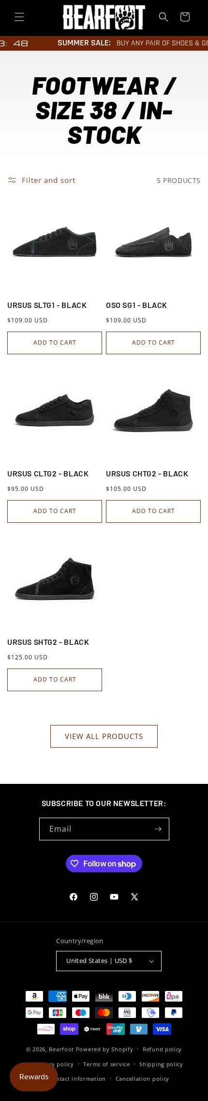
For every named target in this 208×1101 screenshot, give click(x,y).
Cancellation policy (142, 1078)
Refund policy (162, 1049)
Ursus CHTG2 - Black (147, 473)
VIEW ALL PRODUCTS (104, 736)
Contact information (77, 1078)
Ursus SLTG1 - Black (47, 304)
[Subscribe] (158, 829)
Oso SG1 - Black (136, 304)
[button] (19, 17)
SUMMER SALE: (80, 42)
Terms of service (106, 1064)
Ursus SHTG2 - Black (48, 641)
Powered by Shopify (105, 1049)
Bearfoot (61, 1049)
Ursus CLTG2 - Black (48, 473)
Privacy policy (54, 1064)
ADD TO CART (54, 342)
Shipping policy (161, 1064)
